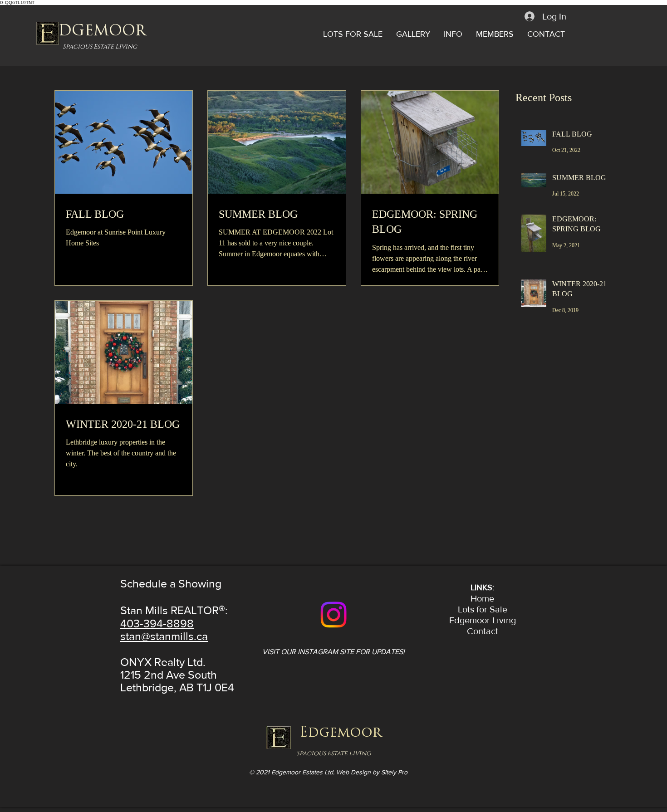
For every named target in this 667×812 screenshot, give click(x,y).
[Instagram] (333, 614)
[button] (352, 34)
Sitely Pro (394, 772)
